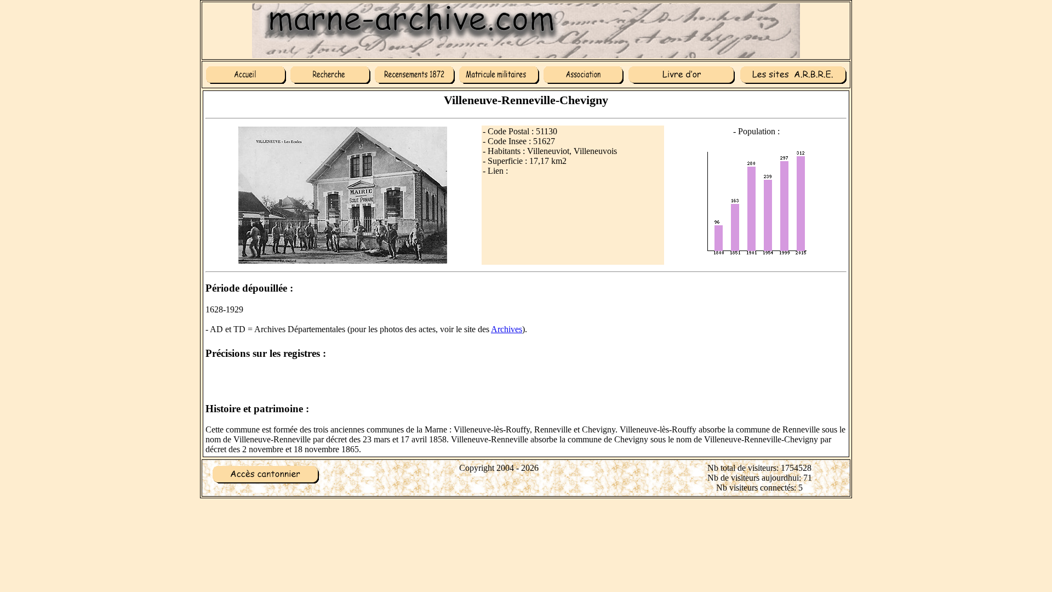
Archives (506, 329)
